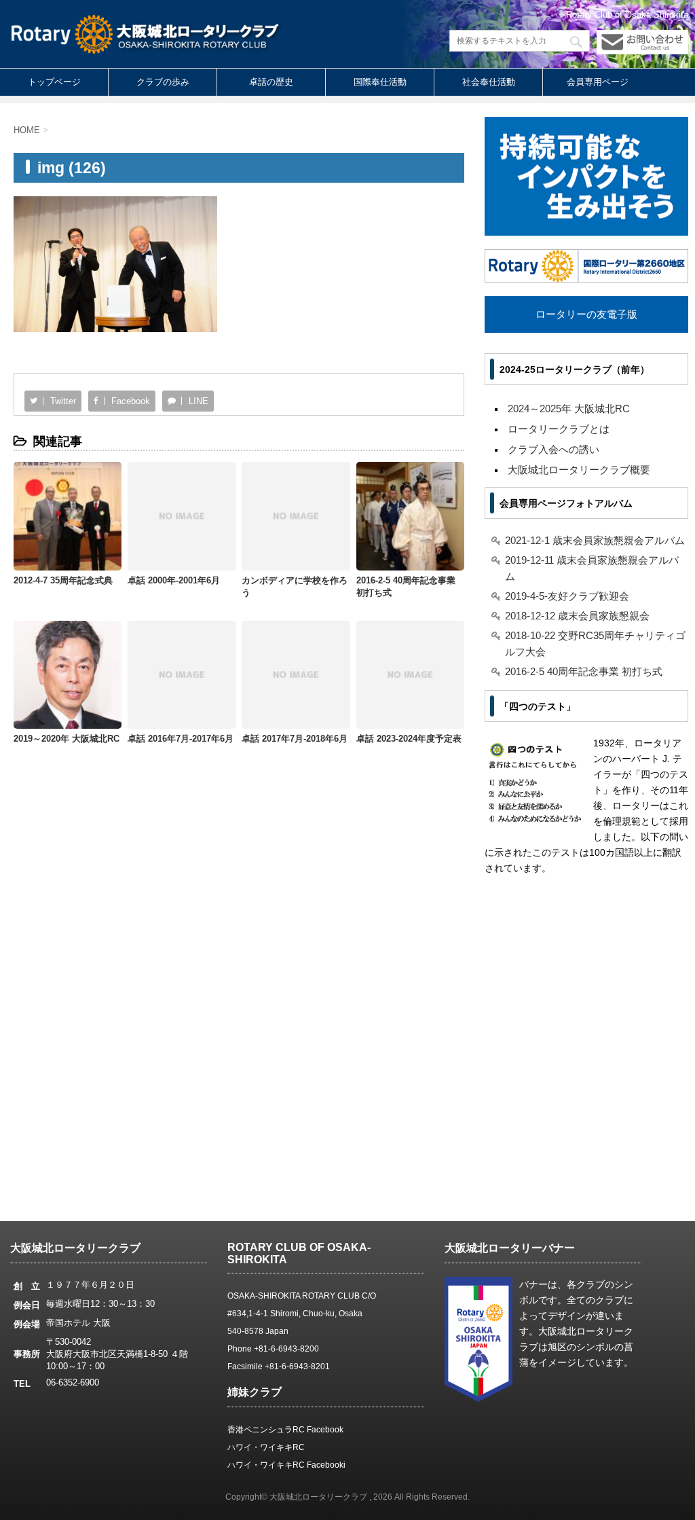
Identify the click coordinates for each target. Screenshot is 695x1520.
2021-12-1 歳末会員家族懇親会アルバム (595, 540)
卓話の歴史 (271, 82)
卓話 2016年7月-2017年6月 (180, 739)
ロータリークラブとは (558, 429)
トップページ (54, 82)
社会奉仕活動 (488, 82)
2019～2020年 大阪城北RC (66, 739)
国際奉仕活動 (380, 82)
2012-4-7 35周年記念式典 (63, 580)
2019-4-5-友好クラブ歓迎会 (567, 596)
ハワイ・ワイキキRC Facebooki (286, 1465)
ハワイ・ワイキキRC (266, 1447)
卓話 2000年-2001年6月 (174, 580)
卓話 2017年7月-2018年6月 (295, 739)
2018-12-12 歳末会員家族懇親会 (577, 615)
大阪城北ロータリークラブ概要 (579, 469)
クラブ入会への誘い (553, 449)
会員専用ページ (597, 82)
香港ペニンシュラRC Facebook (285, 1429)
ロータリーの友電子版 (586, 314)
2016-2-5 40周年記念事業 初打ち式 (583, 671)
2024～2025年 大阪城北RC (569, 408)
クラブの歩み (162, 82)
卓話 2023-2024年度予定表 (409, 739)
